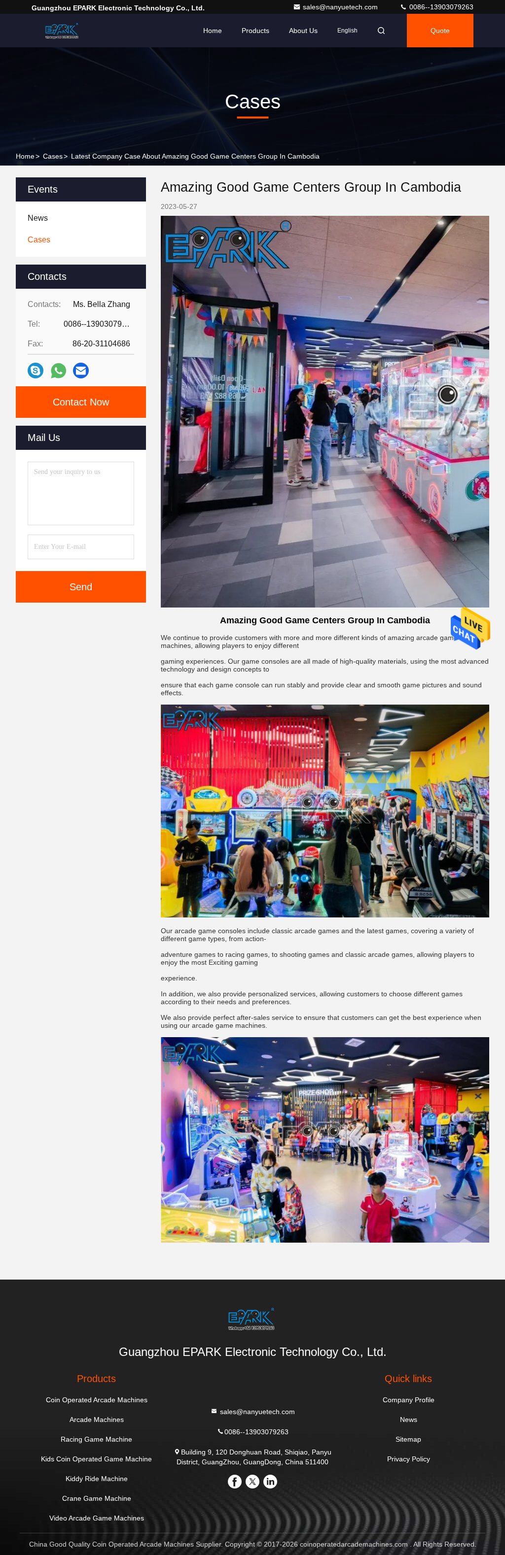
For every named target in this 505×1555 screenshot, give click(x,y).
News (408, 1419)
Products (255, 30)
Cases (53, 156)
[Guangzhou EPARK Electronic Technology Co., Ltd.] (63, 30)
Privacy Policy (408, 1459)
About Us (303, 30)
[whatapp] (58, 371)
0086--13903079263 (440, 7)
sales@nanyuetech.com (341, 7)
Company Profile (408, 1400)
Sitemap (408, 1439)
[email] (80, 370)
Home (212, 30)
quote (440, 30)
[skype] (35, 370)
